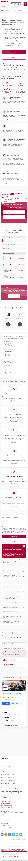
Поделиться (2, 834)
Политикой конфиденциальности (17, 648)
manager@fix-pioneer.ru (7, 809)
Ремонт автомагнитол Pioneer (8, 777)
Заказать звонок (14, 296)
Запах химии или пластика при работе (6, 270)
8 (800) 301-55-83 (5, 801)
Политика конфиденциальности (14, 846)
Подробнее (14, 400)
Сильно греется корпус (4, 258)
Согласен (23, 856)
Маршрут (7, 703)
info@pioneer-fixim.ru (6, 805)
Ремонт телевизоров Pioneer (8, 780)
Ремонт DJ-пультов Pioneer (8, 783)
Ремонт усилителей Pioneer (8, 774)
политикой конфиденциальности (16, 220)
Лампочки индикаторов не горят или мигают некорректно (6, 278)
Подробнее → (21, 258)
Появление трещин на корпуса (5, 264)
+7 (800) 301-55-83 (16, 2)
